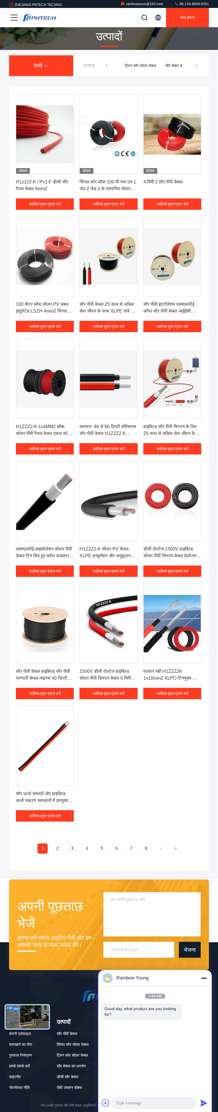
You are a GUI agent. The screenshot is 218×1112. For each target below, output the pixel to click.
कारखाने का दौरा (20, 1044)
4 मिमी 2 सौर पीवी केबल (163, 181)
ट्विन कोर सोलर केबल (131, 65)
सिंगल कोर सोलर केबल (73, 1044)
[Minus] (203, 978)
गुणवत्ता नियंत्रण (20, 1055)
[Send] (203, 1103)
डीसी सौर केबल (67, 1077)
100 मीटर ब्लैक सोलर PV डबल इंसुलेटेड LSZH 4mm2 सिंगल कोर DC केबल (42, 311)
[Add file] (106, 1103)
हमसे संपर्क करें (19, 1066)
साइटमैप (15, 1077)
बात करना (187, 17)
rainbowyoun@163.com (144, 4)
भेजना (190, 949)
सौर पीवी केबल (67, 1033)
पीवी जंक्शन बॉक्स (69, 1087)
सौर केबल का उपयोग (170, 65)
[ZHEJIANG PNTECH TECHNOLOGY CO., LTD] (39, 17)
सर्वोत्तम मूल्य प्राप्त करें (45, 204)
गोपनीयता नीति (19, 1087)
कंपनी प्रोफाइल (20, 1033)
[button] (106, 65)
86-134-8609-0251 (194, 4)
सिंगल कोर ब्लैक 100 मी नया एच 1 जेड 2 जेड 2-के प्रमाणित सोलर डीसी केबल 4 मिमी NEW (107, 188)
